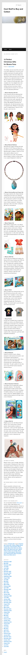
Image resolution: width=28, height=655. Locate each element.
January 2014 (7, 635)
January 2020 (7, 599)
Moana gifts (19, 502)
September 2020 (8, 596)
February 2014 (7, 633)
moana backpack (13, 546)
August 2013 (7, 643)
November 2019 (7, 602)
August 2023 (7, 578)
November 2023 (7, 573)
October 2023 (7, 574)
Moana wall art (12, 555)
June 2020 (6, 597)
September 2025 (8, 561)
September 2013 (8, 641)
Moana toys (6, 555)
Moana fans (16, 548)
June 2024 (6, 568)
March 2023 (6, 584)
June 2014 (6, 627)
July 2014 (6, 625)
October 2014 (7, 620)
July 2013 (6, 645)
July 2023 (6, 579)
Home (5, 49)
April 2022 (6, 587)
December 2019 (7, 601)
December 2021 (7, 589)
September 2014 (8, 622)
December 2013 (7, 636)
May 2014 (6, 628)
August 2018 (7, 612)
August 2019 (7, 604)
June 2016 (6, 617)
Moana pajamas (11, 552)
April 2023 (6, 583)
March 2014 (6, 632)
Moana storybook (17, 553)
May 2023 (6, 581)
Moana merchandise (13, 550)
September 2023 (8, 576)
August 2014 (7, 623)
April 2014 (6, 630)
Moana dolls (10, 548)
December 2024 (7, 565)
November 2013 (7, 638)
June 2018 (6, 614)
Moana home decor (14, 549)
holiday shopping (15, 545)
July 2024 (6, 566)
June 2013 (6, 646)
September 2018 (8, 610)
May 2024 (6, 570)
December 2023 (7, 571)
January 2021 (7, 594)
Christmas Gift (11, 543)
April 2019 (6, 605)
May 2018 (6, 615)
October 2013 (7, 640)
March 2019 (6, 607)
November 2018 (7, 609)
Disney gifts (9, 545)
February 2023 (7, 586)
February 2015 (7, 618)
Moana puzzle (10, 553)
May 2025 (6, 563)
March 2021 (6, 592)
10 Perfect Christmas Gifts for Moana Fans (10, 61)
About (10, 49)
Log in (5, 652)
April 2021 (6, 591)
